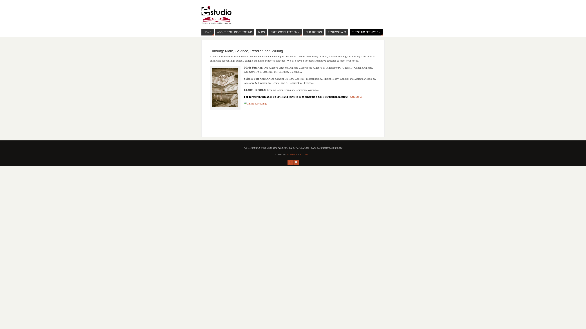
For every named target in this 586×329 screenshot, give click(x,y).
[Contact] (296, 162)
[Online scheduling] (255, 103)
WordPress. (305, 154)
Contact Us (356, 96)
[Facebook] (290, 162)
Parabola (292, 154)
